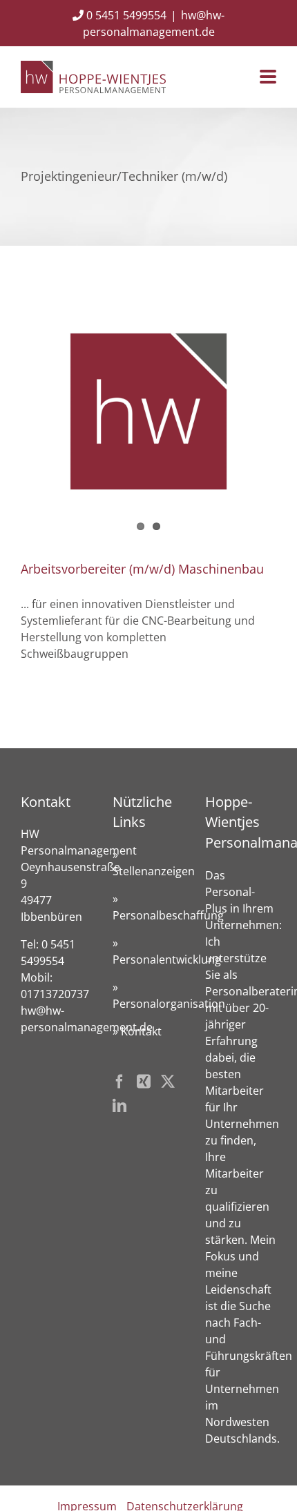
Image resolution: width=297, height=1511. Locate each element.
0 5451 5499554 (125, 15)
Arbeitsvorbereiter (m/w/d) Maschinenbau (142, 568)
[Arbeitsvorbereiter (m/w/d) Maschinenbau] (148, 411)
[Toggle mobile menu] (268, 78)
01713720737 (55, 994)
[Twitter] (168, 1082)
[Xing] (144, 1082)
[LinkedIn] (119, 1106)
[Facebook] (119, 1082)
